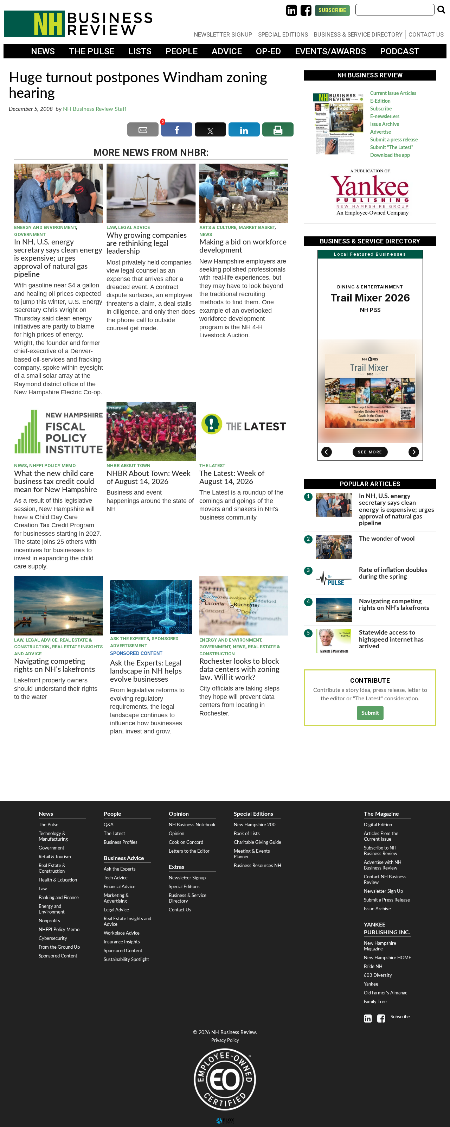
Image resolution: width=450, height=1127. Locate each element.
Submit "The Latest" (391, 147)
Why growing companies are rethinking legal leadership (147, 243)
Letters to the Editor (189, 851)
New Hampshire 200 (255, 824)
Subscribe (332, 10)
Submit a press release (394, 140)
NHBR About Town (128, 465)
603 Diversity (378, 975)
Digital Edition (378, 824)
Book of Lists (247, 833)
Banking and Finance (59, 897)
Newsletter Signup (223, 34)
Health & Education (58, 880)
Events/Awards (330, 51)
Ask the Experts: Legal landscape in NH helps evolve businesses (146, 671)
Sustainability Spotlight (126, 959)
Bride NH (373, 966)
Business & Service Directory (358, 34)
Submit (370, 713)
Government (30, 234)
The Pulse (91, 51)
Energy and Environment (45, 227)
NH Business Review (78, 24)
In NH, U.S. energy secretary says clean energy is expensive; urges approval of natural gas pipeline (58, 258)
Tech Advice (116, 878)
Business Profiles (120, 842)
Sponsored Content (58, 956)
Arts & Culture (217, 227)
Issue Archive (384, 124)
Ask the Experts (129, 638)
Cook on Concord (186, 842)
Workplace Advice (122, 933)
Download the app (390, 155)
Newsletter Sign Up (383, 891)
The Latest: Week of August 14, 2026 (231, 477)
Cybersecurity (53, 938)
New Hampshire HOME (387, 957)
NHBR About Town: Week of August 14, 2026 (149, 477)
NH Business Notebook (192, 824)
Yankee (371, 984)
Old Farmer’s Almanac (385, 993)
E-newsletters (384, 116)
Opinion (176, 833)
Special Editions (283, 34)
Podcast (399, 51)
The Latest (212, 465)
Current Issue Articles (393, 93)
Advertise (380, 132)
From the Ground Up (59, 947)
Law (111, 227)
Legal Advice (134, 227)
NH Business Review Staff (95, 109)
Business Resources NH (257, 865)
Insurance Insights (122, 942)
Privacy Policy (225, 1040)
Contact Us (426, 34)
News (43, 51)
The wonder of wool (386, 539)
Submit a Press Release (387, 900)
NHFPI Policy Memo (52, 465)
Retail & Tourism (55, 856)
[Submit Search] (441, 9)
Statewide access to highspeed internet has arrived (391, 639)
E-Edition (380, 101)
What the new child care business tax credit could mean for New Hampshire (55, 482)
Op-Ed (268, 51)
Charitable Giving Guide (257, 842)
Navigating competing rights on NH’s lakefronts (54, 665)
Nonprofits (49, 920)
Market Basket (257, 227)
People (182, 51)
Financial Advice (119, 886)
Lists (140, 51)
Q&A (109, 824)
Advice (227, 51)
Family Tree (375, 1001)
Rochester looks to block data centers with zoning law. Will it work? (239, 669)
